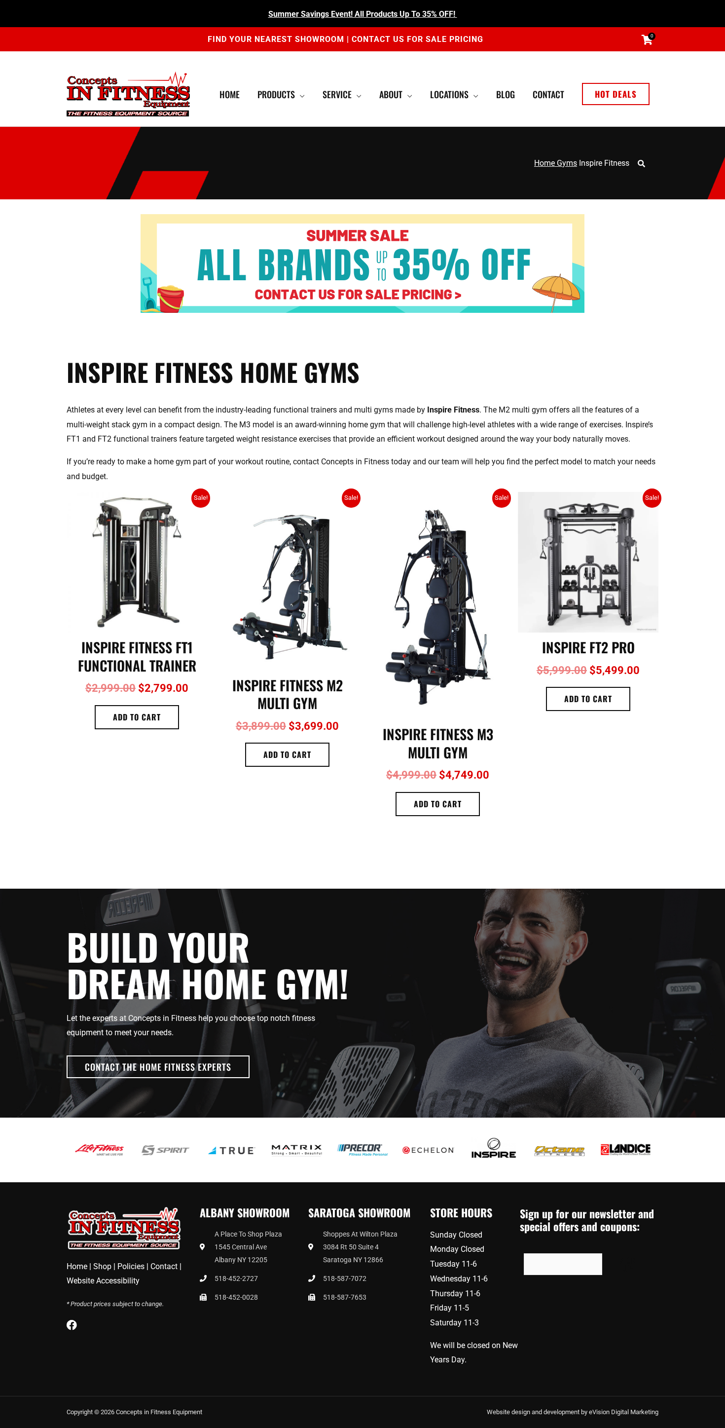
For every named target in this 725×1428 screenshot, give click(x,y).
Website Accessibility (103, 1280)
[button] (616, 94)
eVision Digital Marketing (623, 1412)
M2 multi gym (523, 409)
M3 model (256, 424)
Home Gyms (555, 163)
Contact (164, 1266)
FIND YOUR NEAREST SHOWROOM (277, 39)
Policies (131, 1266)
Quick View (137, 624)
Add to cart (137, 717)
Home (77, 1266)
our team (443, 461)
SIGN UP (628, 1264)
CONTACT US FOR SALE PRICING (417, 39)
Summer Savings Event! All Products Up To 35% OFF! (362, 14)
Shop (102, 1266)
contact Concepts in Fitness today (352, 461)
